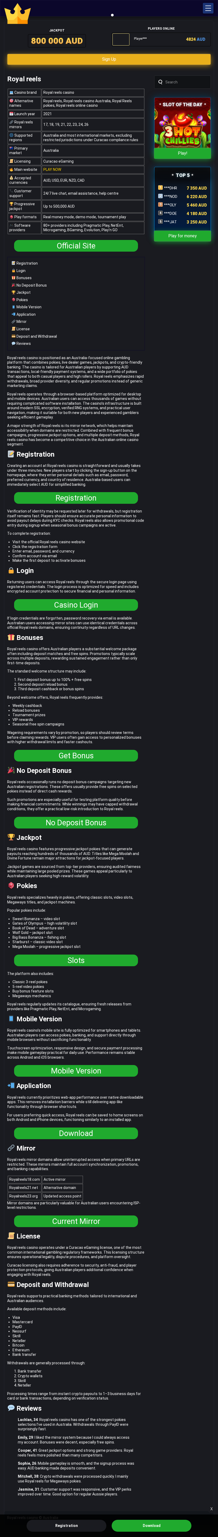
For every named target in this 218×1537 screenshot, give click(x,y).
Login (21, 271)
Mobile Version (28, 307)
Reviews (23, 343)
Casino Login (76, 604)
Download (76, 1133)
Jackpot (23, 292)
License (23, 329)
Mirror (21, 321)
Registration (27, 263)
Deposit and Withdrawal (36, 336)
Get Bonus (76, 755)
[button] (208, 8)
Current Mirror (76, 1221)
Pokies (22, 300)
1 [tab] (112, 15)
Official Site (76, 245)
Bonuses (24, 278)
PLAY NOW (52, 169)
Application (26, 314)
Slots (76, 960)
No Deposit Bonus (31, 285)
